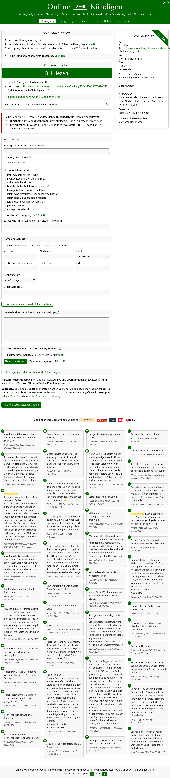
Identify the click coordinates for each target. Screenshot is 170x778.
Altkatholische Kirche (19, 182)
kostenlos (145, 14)
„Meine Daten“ (10, 396)
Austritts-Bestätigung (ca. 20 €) (24, 215)
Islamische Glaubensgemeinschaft (26, 197)
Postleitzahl (46, 263)
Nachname (46, 251)
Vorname (9, 251)
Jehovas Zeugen (16, 205)
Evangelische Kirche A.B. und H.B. (26, 178)
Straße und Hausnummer (18, 263)
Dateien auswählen (15, 162)
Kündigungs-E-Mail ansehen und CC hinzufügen (33, 372)
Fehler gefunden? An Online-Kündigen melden (34, 96)
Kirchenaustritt (73, 14)
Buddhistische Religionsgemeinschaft (28, 186)
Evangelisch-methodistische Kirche (26, 190)
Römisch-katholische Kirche (22, 175)
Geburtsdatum (12, 275)
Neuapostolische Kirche (20, 209)
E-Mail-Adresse (12, 286)
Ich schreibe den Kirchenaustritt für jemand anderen (37, 245)
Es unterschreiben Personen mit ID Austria (34, 355)
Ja (92, 773)
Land (79, 251)
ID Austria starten (15, 361)
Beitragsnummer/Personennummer (24, 145)
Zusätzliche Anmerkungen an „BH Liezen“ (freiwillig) (33, 220)
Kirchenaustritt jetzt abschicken (21, 404)
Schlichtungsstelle (122, 14)
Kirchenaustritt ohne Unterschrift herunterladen (27, 304)
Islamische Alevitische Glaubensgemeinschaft (32, 194)
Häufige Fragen (67, 21)
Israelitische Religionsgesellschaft (26, 201)
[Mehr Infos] (93, 44)
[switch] (166, 2)
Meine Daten (103, 21)
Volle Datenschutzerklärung (44, 396)
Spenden (86, 21)
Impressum (122, 21)
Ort (78, 263)
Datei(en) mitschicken (16, 157)
